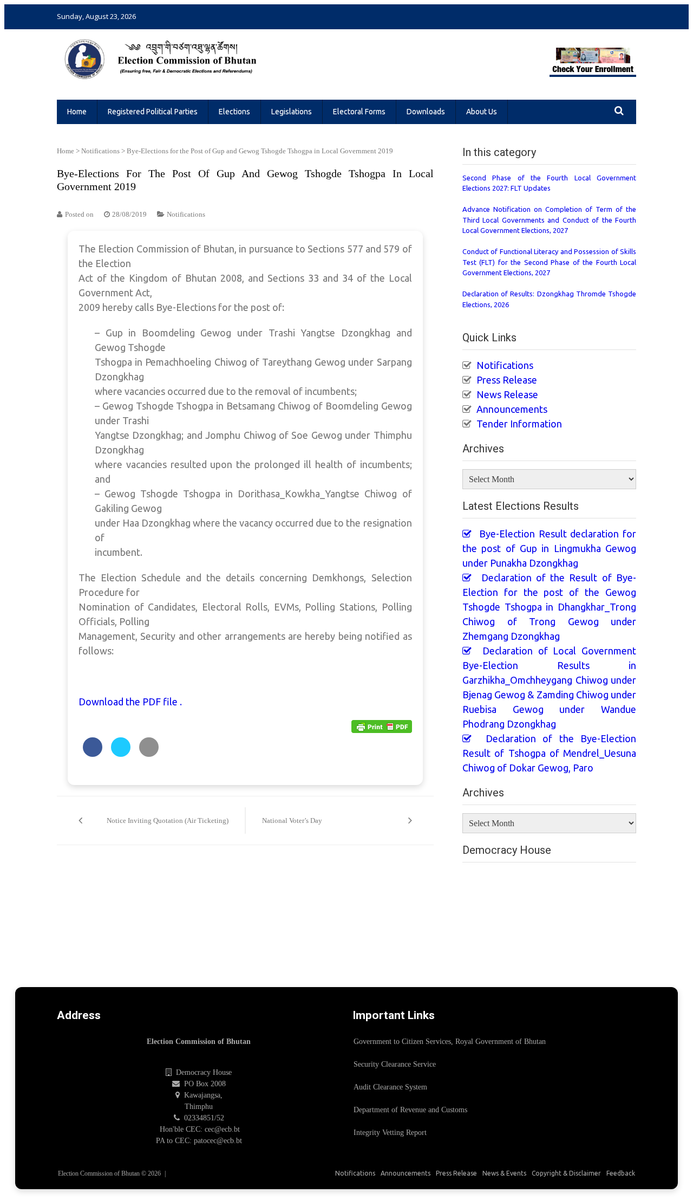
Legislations (291, 111)
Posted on (79, 214)
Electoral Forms (359, 111)
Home (77, 111)
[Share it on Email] (149, 753)
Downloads (426, 111)
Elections (234, 111)
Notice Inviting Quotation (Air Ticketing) (167, 820)
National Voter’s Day (292, 820)
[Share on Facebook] (92, 753)
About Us (481, 111)
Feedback (620, 1173)
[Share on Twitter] (120, 753)
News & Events (504, 1173)
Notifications (100, 151)
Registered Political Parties (153, 111)
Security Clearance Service (395, 1064)
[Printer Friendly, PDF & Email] (381, 726)
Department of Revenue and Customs (410, 1110)
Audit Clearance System (390, 1087)
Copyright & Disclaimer (566, 1173)
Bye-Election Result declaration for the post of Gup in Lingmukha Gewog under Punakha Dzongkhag (549, 548)
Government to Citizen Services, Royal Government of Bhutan (450, 1041)
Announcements (511, 409)
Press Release (506, 379)
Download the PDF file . (130, 701)
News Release (507, 394)
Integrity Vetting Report (390, 1132)
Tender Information (519, 423)
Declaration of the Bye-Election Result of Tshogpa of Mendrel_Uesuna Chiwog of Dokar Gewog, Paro (549, 753)
